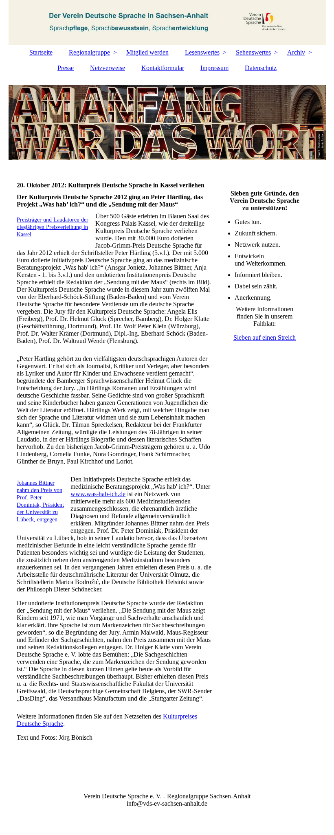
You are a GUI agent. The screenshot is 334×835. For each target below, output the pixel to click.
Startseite (41, 52)
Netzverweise (107, 67)
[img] (167, 22)
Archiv (296, 52)
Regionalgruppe (89, 52)
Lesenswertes (202, 52)
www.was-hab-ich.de (97, 493)
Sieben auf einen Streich (264, 337)
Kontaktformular (162, 67)
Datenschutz (261, 67)
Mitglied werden (147, 52)
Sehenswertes (253, 52)
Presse (65, 67)
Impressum (214, 67)
